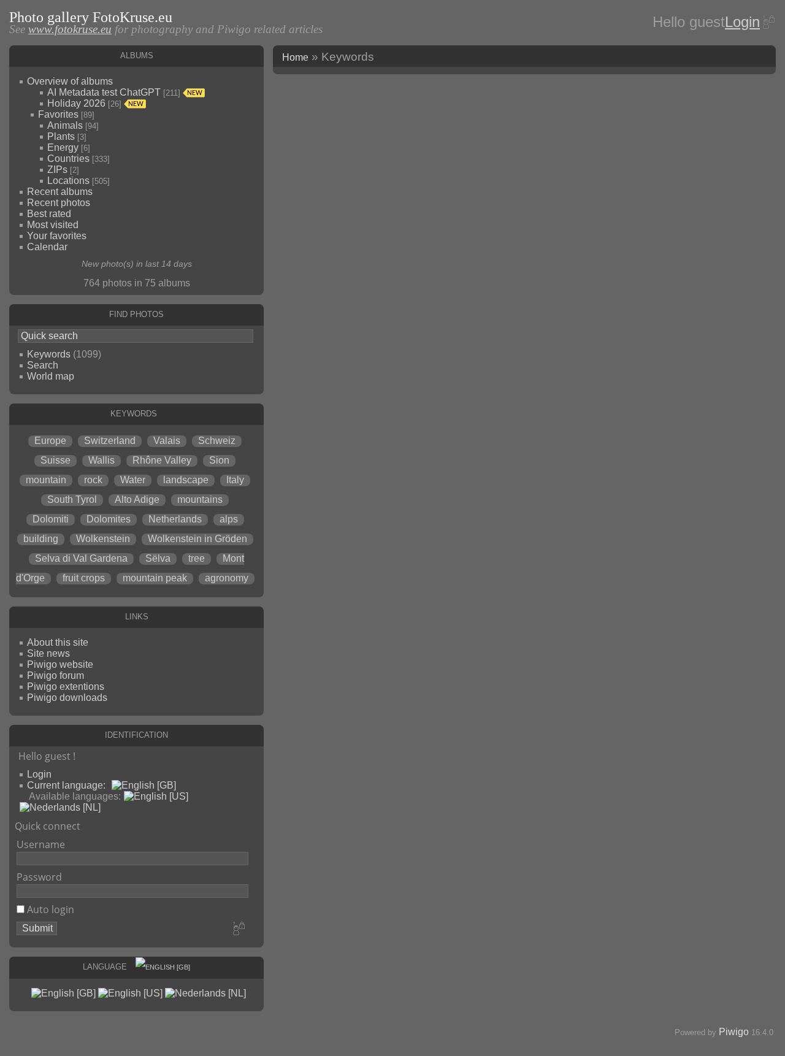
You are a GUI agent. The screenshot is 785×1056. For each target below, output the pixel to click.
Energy (62, 147)
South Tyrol (72, 499)
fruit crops (84, 578)
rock (93, 480)
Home (295, 57)
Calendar (47, 247)
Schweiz (217, 440)
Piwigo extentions (65, 686)
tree (196, 558)
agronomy (226, 578)
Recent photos (58, 202)
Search (42, 365)
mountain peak (155, 578)
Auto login (49, 909)
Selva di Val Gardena (81, 558)
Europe (50, 440)
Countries (68, 158)
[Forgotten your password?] (768, 22)
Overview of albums (70, 81)
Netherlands (175, 519)
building (40, 539)
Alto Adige (137, 499)
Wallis (101, 460)
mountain (46, 480)
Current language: (66, 785)
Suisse (55, 460)
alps (229, 519)
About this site (57, 642)
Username (41, 844)
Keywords (49, 354)
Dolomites (108, 519)
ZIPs (57, 169)
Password (39, 877)
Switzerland (110, 440)
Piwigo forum (55, 675)
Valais (166, 440)
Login (742, 21)
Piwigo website (60, 664)
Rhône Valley (161, 460)
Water (132, 480)
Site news (48, 653)
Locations (68, 180)
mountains (200, 499)
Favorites (58, 114)
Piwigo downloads (67, 697)
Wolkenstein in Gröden (197, 539)
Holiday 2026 (76, 103)
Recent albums (60, 191)
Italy (235, 480)
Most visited (52, 225)
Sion (219, 460)
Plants (61, 136)
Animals (65, 125)
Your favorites (56, 236)
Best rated (49, 214)
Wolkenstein (103, 539)
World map (50, 376)
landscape (186, 480)
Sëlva (157, 558)
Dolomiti (51, 519)
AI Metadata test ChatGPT (104, 92)
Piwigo (734, 1032)
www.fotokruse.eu (70, 29)
